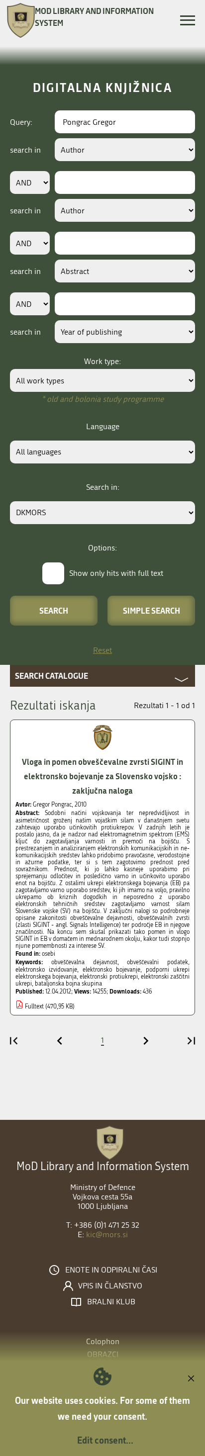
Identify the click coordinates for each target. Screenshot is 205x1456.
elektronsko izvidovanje (46, 969)
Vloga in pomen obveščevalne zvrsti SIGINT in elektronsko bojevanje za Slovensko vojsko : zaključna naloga (102, 776)
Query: (21, 122)
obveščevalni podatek (157, 962)
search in (25, 150)
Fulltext (34, 1006)
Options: (102, 547)
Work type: (102, 361)
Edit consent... (105, 1440)
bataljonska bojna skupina (68, 983)
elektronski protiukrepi (108, 976)
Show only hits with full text (116, 573)
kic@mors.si (107, 1234)
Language (102, 426)
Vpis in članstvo (110, 1286)
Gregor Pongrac (52, 804)
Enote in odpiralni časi (111, 1270)
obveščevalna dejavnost (84, 962)
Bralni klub (111, 1302)
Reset (102, 650)
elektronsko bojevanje (111, 969)
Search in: (102, 487)
